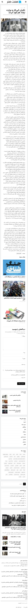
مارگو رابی (12, 465)
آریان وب (19, 603)
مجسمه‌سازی (23, 437)
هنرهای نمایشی (11, 472)
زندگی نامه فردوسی (17, 400)
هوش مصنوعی (23, 474)
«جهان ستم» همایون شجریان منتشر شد (17, 493)
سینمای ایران (19, 463)
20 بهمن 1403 (21, 16)
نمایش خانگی (13, 470)
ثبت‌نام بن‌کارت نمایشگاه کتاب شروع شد (16, 321)
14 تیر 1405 (22, 530)
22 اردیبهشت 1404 (21, 278)
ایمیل (23, 358)
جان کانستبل (6, 456)
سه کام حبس (11, 461)
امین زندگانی (22, 500)
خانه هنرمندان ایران (22, 461)
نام (24, 352)
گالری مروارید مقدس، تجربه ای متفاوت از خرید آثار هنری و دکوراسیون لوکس (15, 543)
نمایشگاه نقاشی (7, 470)
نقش (17, 470)
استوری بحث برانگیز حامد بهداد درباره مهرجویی (15, 411)
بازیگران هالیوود (5, 454)
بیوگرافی (24, 427)
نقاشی (24, 444)
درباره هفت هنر (18, 607)
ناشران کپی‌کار (19, 253)
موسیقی (24, 442)
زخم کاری (15, 461)
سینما (25, 434)
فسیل (20, 465)
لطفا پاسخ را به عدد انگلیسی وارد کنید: (18, 375)
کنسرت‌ (24, 476)
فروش (24, 465)
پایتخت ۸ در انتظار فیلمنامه (16, 536)
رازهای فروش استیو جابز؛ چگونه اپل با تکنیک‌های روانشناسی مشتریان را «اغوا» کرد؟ (15, 528)
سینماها (24, 463)
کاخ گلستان (10, 474)
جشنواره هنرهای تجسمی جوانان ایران (19, 458)
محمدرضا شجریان (16, 467)
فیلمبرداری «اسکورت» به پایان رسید (18, 505)
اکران (14, 454)
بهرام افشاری (23, 456)
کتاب (6, 474)
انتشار (17, 454)
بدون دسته (24, 424)
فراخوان (5, 463)
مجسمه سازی (7, 465)
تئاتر (25, 429)
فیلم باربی (16, 465)
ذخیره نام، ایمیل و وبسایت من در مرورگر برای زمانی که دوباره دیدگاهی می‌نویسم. (15, 370)
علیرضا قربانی (10, 463)
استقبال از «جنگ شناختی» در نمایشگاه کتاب (15, 277)
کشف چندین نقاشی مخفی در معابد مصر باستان (14, 406)
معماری (24, 439)
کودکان (20, 476)
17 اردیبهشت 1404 (22, 301)
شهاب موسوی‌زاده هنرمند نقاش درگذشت (17, 496)
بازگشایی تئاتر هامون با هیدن (15, 395)
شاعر (14, 463)
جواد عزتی (10, 458)
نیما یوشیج (23, 472)
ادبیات (22, 7)
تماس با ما (25, 607)
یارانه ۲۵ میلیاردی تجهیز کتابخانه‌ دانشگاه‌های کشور (14, 299)
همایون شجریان (17, 472)
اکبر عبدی (22, 498)
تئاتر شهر (11, 456)
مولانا (24, 470)
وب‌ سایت (23, 364)
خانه (24, 7)
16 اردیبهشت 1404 (22, 322)
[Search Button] (24, 484)
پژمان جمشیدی (16, 474)
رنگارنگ (24, 432)
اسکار (20, 454)
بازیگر (10, 454)
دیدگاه (23, 336)
